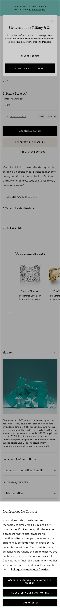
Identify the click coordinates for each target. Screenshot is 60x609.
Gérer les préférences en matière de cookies (30, 581)
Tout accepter (29, 603)
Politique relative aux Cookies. (30, 569)
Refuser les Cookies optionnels (30, 593)
